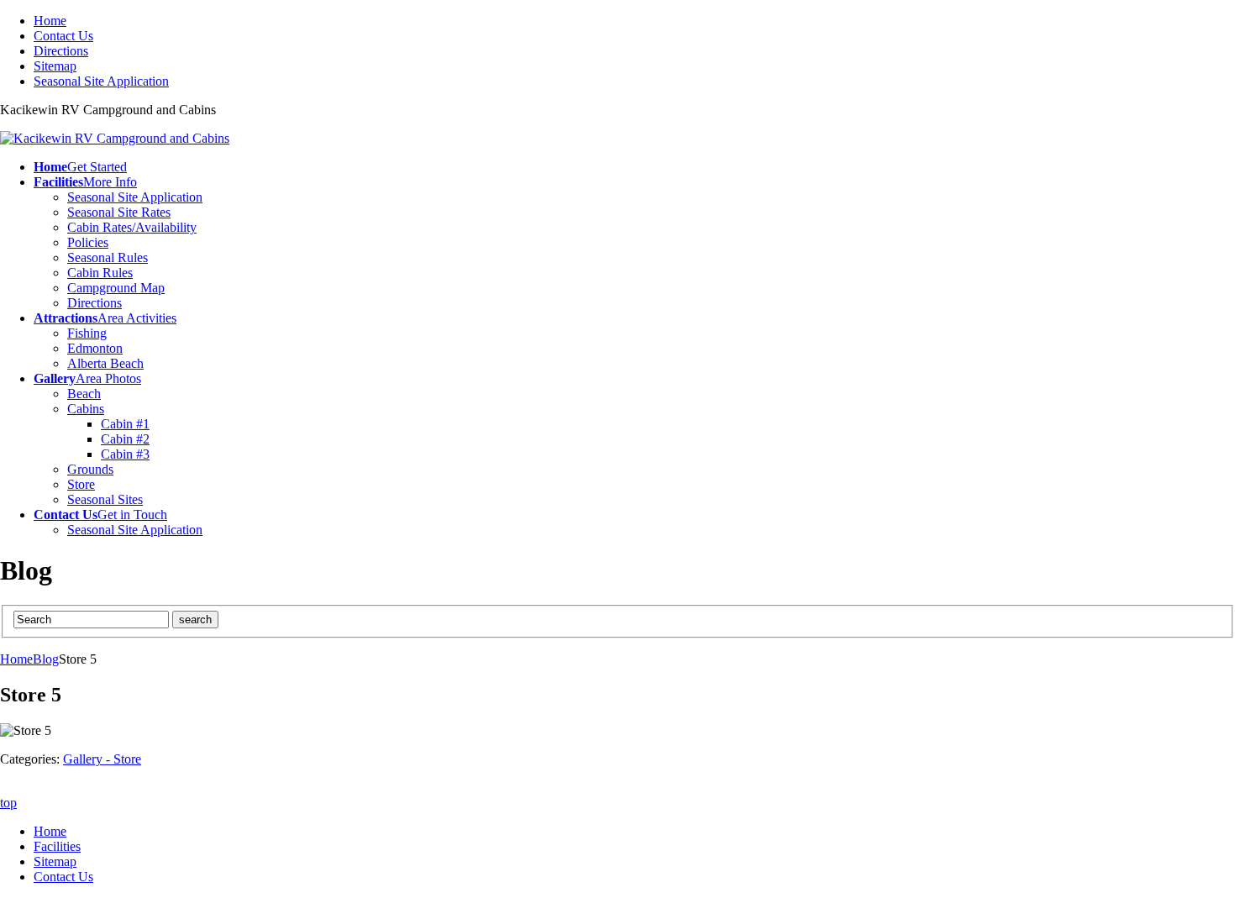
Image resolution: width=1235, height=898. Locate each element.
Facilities (57, 846)
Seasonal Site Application (101, 81)
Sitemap (55, 66)
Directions (61, 51)
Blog (46, 659)
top (8, 803)
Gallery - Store (102, 759)
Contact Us (63, 36)
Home (50, 20)
